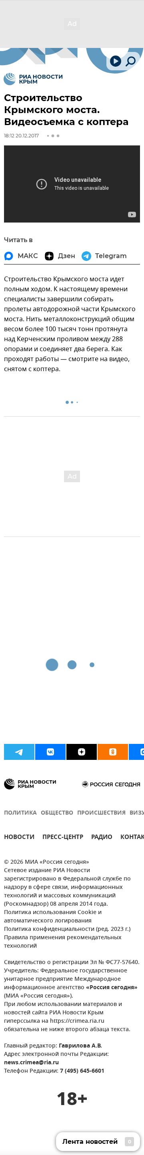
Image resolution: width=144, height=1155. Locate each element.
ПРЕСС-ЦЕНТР (62, 838)
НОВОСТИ (19, 838)
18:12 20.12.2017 (21, 136)
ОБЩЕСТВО (57, 813)
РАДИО (101, 838)
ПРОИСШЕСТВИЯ (101, 813)
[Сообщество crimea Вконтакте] (50, 752)
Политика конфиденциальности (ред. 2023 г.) (67, 929)
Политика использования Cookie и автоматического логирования (53, 917)
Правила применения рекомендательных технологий (63, 942)
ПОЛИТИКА (20, 813)
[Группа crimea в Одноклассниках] (113, 752)
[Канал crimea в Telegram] (19, 752)
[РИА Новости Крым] (33, 79)
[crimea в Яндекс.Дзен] (81, 752)
